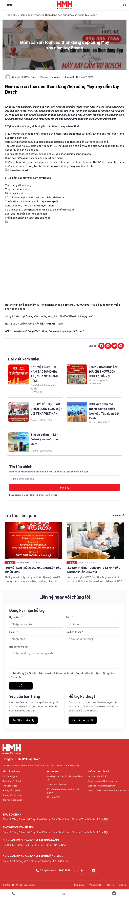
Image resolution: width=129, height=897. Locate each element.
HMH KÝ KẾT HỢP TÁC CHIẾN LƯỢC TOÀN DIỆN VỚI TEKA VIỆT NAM (46, 408)
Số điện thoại (74, 631)
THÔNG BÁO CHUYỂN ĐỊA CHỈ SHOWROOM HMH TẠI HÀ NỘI (103, 371)
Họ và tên (15, 617)
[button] (101, 346)
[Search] (124, 5)
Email (12, 631)
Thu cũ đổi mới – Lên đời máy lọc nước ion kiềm (44, 439)
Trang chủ (11, 14)
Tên (68, 617)
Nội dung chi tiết (18, 646)
